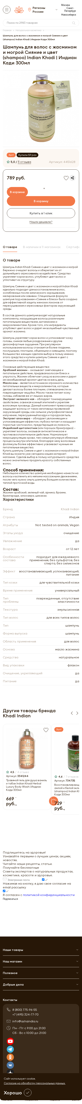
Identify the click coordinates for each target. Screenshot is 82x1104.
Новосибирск (68, 14)
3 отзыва (24, 162)
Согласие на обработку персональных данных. (34, 1083)
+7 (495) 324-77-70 (25, 1014)
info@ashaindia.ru (25, 1021)
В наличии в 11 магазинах (41, 247)
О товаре (10, 247)
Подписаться (10, 898)
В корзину (41, 201)
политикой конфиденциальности (49, 895)
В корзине (17, 192)
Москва (65, 5)
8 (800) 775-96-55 (24, 1010)
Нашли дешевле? (41, 222)
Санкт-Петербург (70, 9)
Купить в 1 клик (41, 213)
